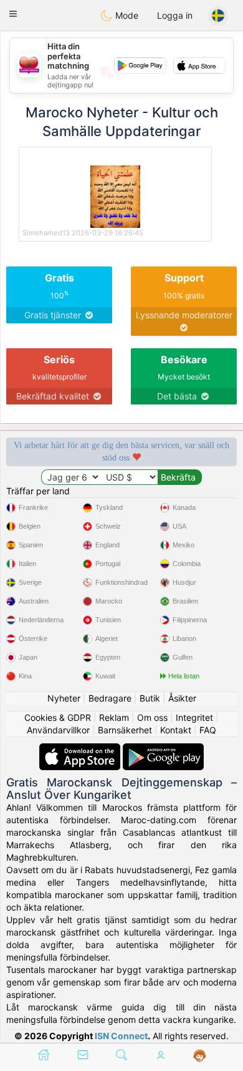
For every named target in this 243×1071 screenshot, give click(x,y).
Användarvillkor (58, 730)
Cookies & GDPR (57, 717)
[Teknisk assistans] (199, 1056)
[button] (13, 13)
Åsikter (182, 698)
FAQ (207, 730)
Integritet (194, 717)
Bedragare (109, 698)
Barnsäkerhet (125, 730)
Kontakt (175, 730)
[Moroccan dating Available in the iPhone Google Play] (163, 749)
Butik (150, 698)
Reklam (114, 717)
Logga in (175, 15)
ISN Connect (121, 1035)
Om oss (152, 717)
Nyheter (63, 698)
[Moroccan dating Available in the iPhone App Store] (81, 749)
